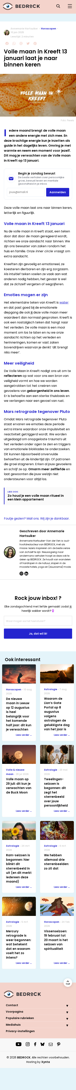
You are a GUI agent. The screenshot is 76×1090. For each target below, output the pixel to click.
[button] (64, 1005)
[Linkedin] (26, 573)
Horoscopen (48, 28)
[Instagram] (21, 573)
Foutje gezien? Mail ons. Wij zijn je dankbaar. (37, 518)
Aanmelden (57, 192)
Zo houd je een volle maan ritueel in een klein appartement (36, 497)
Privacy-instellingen (20, 1031)
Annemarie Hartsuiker (24, 28)
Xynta (45, 1062)
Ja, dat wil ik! (38, 634)
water (64, 302)
